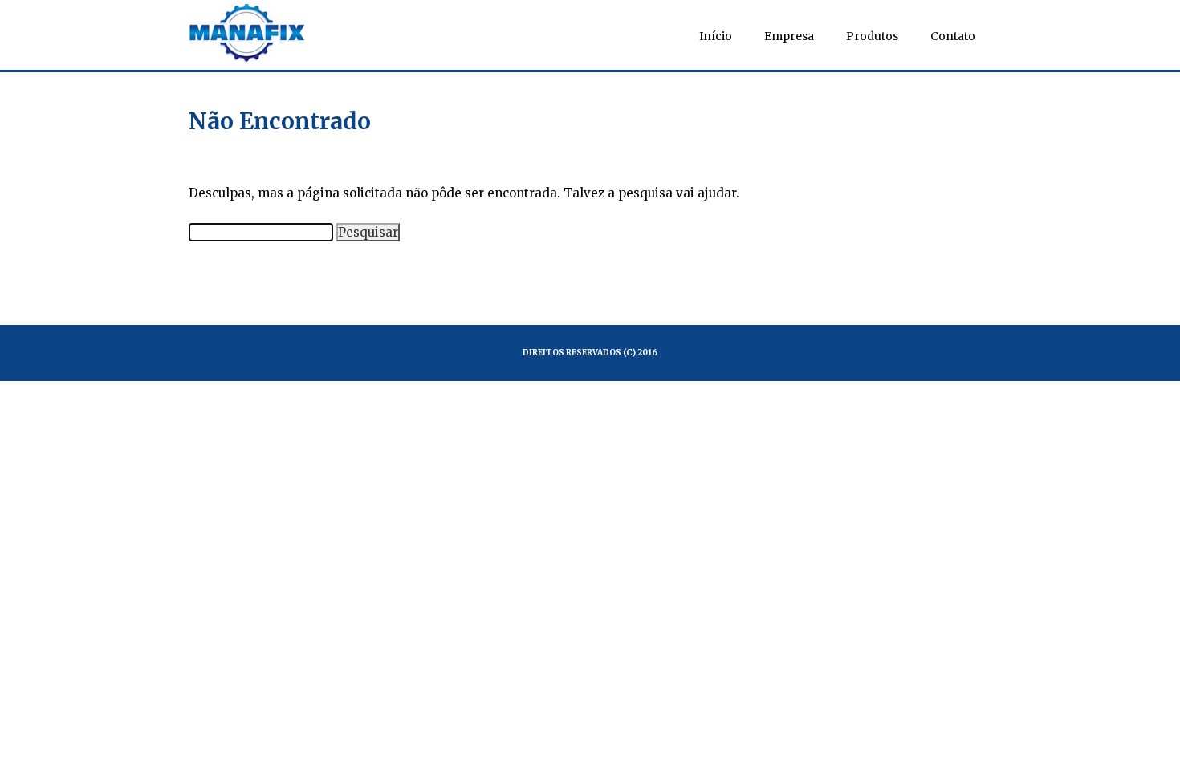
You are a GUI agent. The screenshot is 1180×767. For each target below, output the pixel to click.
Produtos (872, 36)
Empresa (789, 36)
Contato (952, 36)
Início (715, 36)
